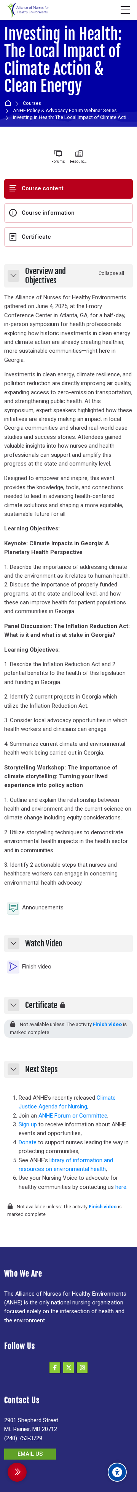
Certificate (41, 1005)
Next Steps (41, 1069)
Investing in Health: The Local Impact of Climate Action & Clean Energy (63, 60)
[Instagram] (82, 1367)
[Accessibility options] (117, 1472)
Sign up (28, 1124)
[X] (68, 1367)
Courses (32, 103)
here (120, 1187)
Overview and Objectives (45, 276)
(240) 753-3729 (23, 1438)
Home (9, 103)
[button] (13, 276)
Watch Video (43, 943)
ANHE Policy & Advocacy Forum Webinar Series (65, 110)
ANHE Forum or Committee (72, 1115)
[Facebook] (55, 1367)
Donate (28, 1142)
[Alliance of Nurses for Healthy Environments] (27, 10)
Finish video (107, 1024)
